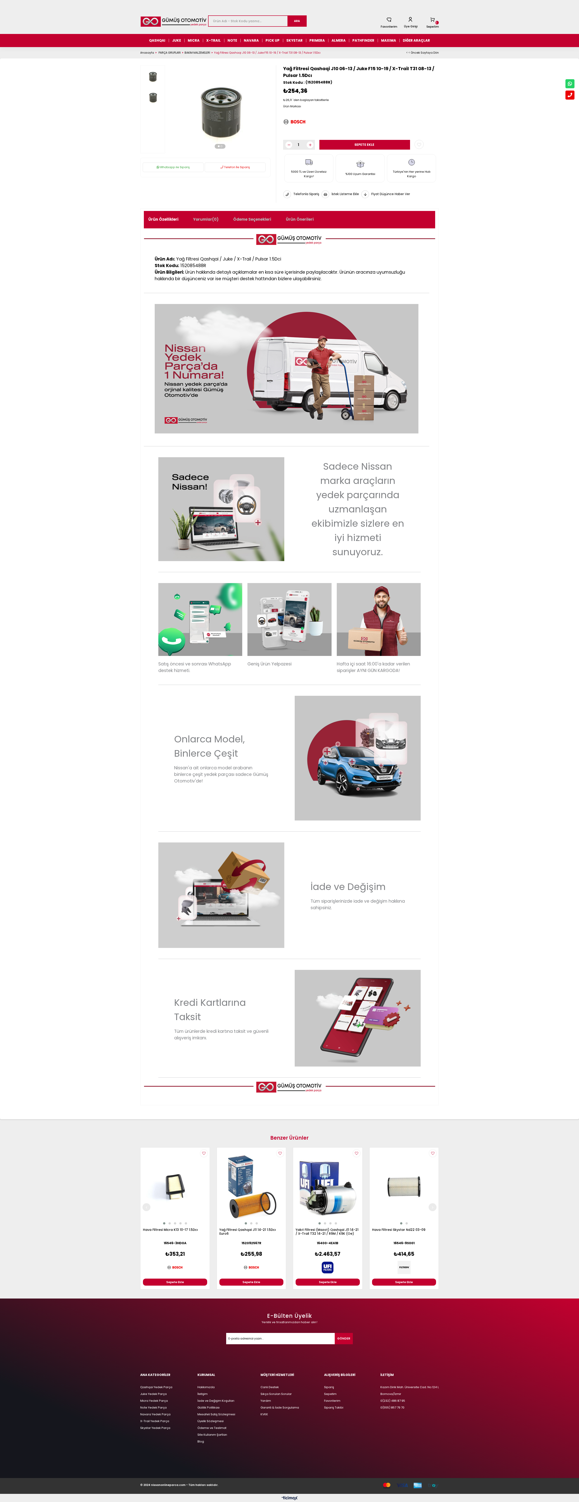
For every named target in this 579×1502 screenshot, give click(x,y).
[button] (219, 146)
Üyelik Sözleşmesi (210, 1421)
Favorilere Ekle (203, 1153)
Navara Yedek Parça (155, 1414)
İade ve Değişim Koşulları (215, 1401)
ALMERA (339, 40)
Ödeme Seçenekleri (252, 219)
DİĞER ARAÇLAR (416, 40)
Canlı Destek (270, 1387)
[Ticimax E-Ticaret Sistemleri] (290, 1498)
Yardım (266, 1401)
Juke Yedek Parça (153, 1394)
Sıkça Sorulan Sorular (276, 1394)
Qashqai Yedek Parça (156, 1387)
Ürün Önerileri (300, 219)
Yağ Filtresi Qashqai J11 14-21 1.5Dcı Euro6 (247, 1232)
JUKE (176, 40)
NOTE (232, 40)
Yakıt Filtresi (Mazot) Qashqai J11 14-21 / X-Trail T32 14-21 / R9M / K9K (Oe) (327, 1232)
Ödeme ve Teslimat (211, 1428)
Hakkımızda (206, 1387)
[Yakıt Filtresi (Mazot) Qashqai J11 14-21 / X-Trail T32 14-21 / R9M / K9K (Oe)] (327, 1186)
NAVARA (251, 40)
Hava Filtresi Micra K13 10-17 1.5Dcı (170, 1230)
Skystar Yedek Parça (155, 1428)
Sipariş (329, 1387)
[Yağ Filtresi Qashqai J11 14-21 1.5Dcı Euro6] (251, 1186)
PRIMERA (317, 40)
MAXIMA (388, 40)
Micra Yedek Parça (154, 1401)
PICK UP (273, 40)
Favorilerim (389, 26)
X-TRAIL (213, 40)
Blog (200, 1441)
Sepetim (330, 1394)
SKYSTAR (294, 40)
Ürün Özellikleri (163, 219)
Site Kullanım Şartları (212, 1435)
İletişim (202, 1394)
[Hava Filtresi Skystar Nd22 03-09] (404, 1186)
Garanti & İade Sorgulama (280, 1407)
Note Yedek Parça (153, 1407)
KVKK (264, 1414)
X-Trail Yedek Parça (154, 1421)
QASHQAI (157, 40)
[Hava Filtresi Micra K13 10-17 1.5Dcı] (175, 1186)
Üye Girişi (411, 26)
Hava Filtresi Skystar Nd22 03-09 (398, 1230)
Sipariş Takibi (333, 1407)
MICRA (193, 40)
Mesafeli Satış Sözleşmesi (216, 1414)
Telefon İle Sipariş (236, 167)
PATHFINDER (363, 40)
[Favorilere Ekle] (419, 144)
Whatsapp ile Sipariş (174, 167)
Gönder (343, 1338)
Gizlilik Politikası (208, 1407)
